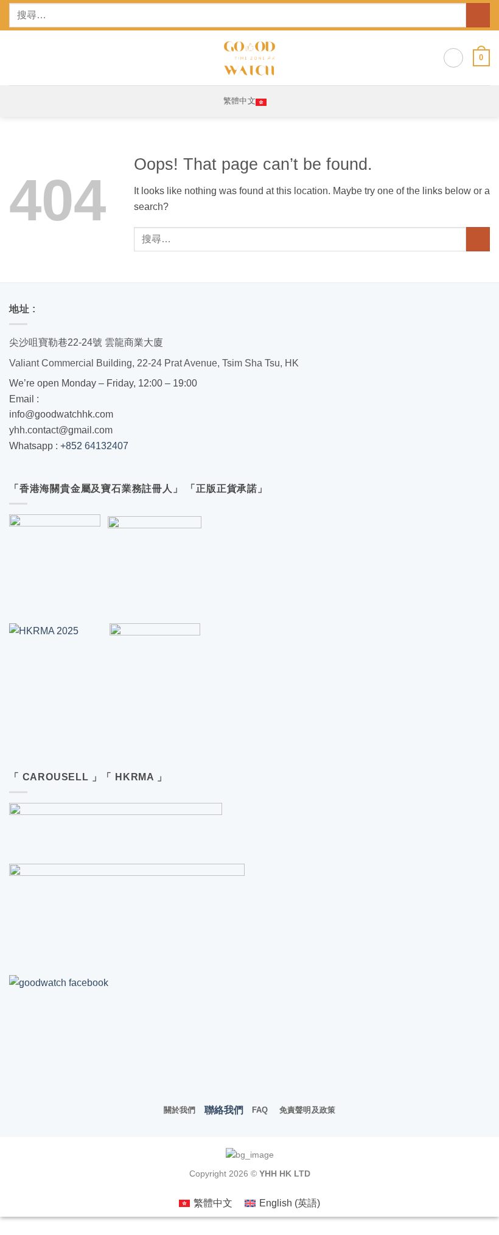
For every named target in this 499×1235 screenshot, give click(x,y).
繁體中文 (239, 100)
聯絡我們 (223, 1110)
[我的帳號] (453, 58)
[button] (16, 58)
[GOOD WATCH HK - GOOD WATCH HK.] (250, 57)
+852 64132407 (94, 446)
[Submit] (478, 15)
